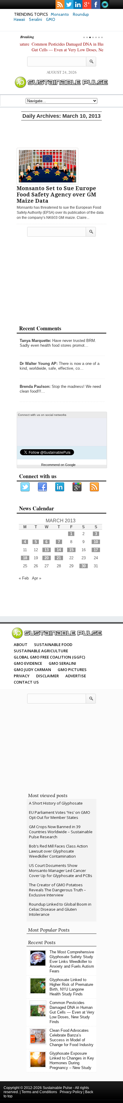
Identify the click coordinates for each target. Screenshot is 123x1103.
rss (60, 4)
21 (59, 558)
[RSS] (94, 487)
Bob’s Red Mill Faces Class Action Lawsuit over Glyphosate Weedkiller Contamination (58, 851)
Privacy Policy (71, 1092)
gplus (86, 4)
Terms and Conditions (39, 1092)
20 (46, 558)
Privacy (22, 675)
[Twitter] (25, 487)
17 (96, 550)
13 (46, 550)
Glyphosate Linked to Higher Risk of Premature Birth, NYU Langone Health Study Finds (71, 986)
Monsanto (60, 14)
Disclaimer (47, 675)
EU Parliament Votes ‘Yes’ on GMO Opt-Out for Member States (59, 815)
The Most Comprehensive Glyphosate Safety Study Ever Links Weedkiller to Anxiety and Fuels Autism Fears (72, 961)
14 (59, 550)
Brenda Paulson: (35, 386)
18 (25, 558)
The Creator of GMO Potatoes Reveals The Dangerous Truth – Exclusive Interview (57, 890)
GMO (50, 19)
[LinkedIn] (60, 487)
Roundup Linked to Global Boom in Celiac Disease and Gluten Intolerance (60, 909)
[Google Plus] (77, 487)
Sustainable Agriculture (41, 650)
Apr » (36, 578)
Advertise (75, 675)
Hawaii (19, 19)
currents (104, 4)
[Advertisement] (61, 133)
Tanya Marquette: (35, 340)
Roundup (81, 14)
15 (71, 550)
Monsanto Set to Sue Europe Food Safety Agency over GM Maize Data (56, 194)
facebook (95, 4)
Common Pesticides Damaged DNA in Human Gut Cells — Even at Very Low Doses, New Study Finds (59, 49)
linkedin (77, 4)
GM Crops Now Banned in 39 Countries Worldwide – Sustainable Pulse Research (61, 831)
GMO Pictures (72, 669)
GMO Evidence (28, 663)
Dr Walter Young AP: (39, 363)
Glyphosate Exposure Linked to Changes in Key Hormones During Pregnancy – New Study (72, 1060)
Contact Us (26, 682)
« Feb (24, 578)
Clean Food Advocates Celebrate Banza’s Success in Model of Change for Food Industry (71, 1037)
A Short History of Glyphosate (56, 803)
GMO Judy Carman (32, 669)
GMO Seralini (62, 663)
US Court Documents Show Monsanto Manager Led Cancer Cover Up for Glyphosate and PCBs (60, 870)
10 (96, 542)
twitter (68, 4)
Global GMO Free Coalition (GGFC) (49, 657)
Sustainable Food (53, 644)
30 (84, 566)
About (20, 644)
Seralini (35, 19)
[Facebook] (42, 487)
